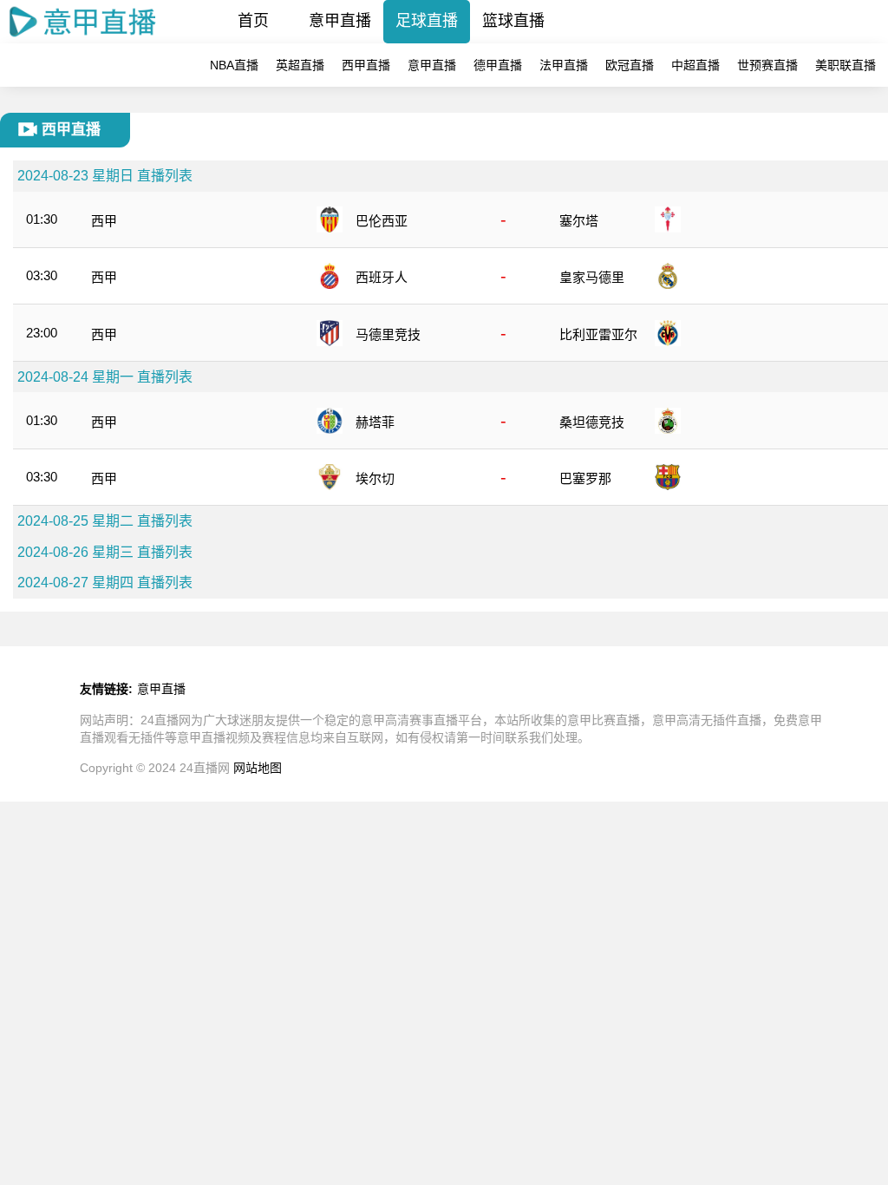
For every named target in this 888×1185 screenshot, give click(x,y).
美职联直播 (845, 65)
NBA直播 (234, 65)
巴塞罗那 (585, 478)
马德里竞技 (388, 334)
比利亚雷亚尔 (598, 334)
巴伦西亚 (382, 220)
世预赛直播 (767, 65)
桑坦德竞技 (591, 422)
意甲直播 (340, 20)
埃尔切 (375, 478)
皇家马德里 (591, 277)
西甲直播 (366, 65)
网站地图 (257, 768)
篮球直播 (513, 20)
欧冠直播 (629, 65)
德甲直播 (497, 65)
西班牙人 (382, 277)
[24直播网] (83, 38)
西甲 (104, 220)
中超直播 (695, 65)
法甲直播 (563, 65)
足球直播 (426, 20)
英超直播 (300, 65)
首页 (253, 20)
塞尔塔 (578, 220)
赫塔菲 (375, 422)
